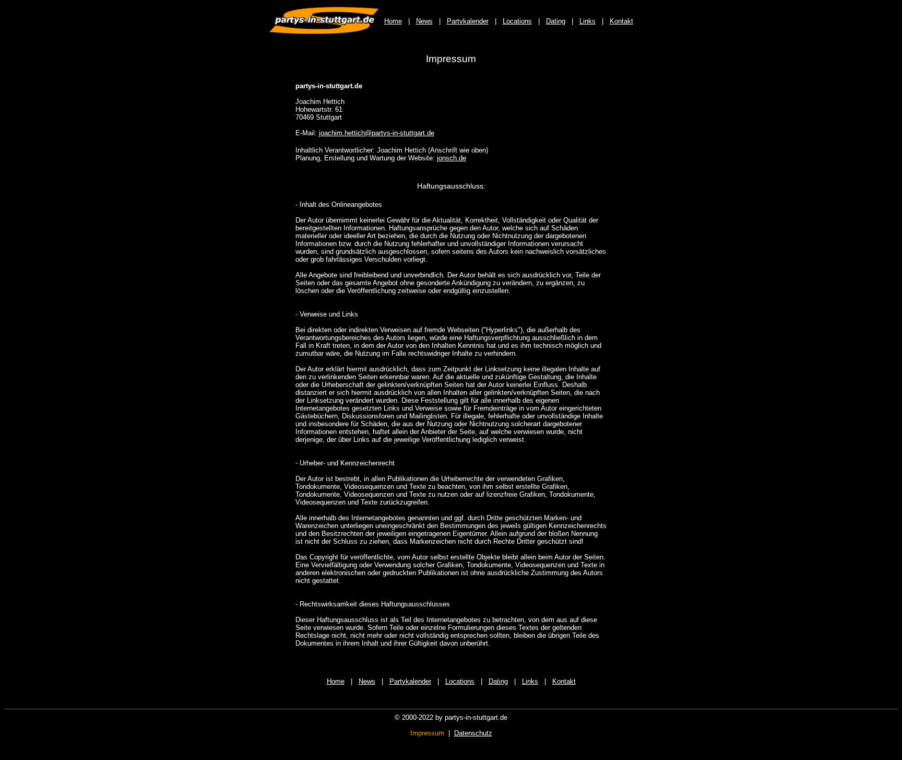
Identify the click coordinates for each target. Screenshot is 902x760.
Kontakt (621, 21)
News (424, 21)
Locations (517, 21)
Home (393, 21)
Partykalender (468, 21)
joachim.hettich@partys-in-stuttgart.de (376, 133)
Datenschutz (473, 733)
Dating (555, 21)
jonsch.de (451, 158)
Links (587, 21)
